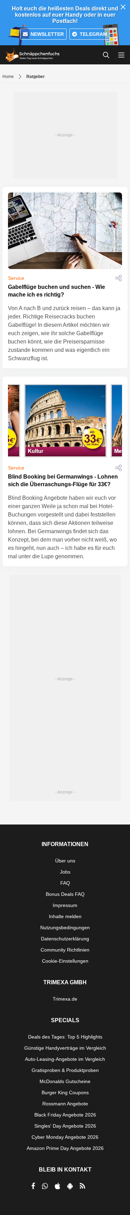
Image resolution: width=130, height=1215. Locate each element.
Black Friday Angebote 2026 (65, 1115)
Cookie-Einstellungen (65, 961)
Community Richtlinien (65, 950)
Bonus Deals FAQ (65, 894)
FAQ (65, 883)
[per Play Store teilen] (70, 1186)
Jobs (65, 872)
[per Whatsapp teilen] (45, 1186)
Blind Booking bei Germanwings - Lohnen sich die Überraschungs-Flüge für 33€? (63, 480)
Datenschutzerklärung (65, 938)
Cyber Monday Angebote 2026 (65, 1137)
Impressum (65, 905)
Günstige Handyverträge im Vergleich (65, 1048)
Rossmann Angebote (65, 1103)
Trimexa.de (65, 999)
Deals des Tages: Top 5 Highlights (65, 1037)
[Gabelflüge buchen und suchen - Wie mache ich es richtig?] (65, 230)
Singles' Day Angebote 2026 (65, 1126)
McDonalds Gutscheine (65, 1081)
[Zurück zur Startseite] (32, 55)
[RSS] (82, 1186)
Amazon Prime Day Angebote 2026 (65, 1148)
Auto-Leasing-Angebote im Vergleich (65, 1059)
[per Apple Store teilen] (57, 1186)
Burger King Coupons (65, 1092)
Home (8, 76)
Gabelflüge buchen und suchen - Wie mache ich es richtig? (56, 291)
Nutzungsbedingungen (65, 927)
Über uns (65, 860)
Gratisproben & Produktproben (65, 1070)
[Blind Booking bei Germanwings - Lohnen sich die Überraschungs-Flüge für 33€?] (65, 420)
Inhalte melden (65, 916)
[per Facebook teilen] (33, 1186)
